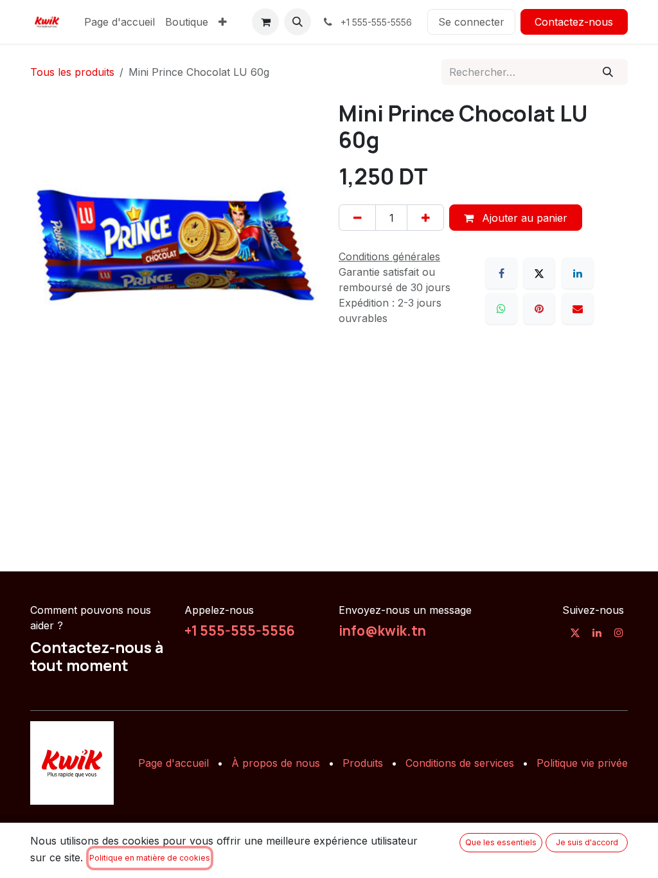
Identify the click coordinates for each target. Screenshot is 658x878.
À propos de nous (275, 763)
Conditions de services (459, 763)
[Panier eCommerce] (265, 21)
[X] (539, 273)
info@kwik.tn (382, 631)
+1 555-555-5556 (239, 631)
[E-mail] (577, 308)
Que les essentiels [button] (501, 842)
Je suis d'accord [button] (587, 842)
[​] (575, 632)
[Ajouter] (425, 217)
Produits (362, 763)
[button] (297, 21)
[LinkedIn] (577, 273)
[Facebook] (501, 273)
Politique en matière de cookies (149, 858)
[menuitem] (119, 22)
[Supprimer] (357, 217)
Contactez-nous (574, 21)
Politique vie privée (582, 763)
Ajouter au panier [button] (523, 217)
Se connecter (471, 21)
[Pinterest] (539, 308)
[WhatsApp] (501, 308)
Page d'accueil (173, 763)
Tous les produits (72, 72)
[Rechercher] (608, 72)
